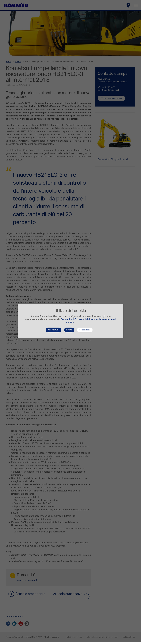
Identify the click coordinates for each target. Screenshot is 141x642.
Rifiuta (69, 330)
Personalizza (84, 330)
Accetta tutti (53, 330)
